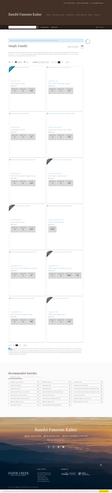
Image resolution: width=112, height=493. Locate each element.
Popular (15, 377)
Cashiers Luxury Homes (16, 382)
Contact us (70, 54)
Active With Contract (50, 162)
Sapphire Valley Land (48, 401)
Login (11, 40)
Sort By (35, 62)
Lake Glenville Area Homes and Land (52, 392)
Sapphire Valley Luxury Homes (82, 398)
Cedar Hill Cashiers (15, 385)
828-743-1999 (71, 3)
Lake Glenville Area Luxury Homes (19, 392)
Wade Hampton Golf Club (81, 401)
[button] (37, 27)
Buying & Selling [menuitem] (81, 14)
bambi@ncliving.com (98, 3)
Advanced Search (45, 27)
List (12, 62)
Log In (98, 27)
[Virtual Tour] (20, 68)
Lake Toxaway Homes (48, 395)
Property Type (33, 377)
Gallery (20, 62)
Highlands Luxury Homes (81, 385)
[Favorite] (24, 68)
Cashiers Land (78, 382)
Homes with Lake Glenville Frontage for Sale (86, 388)
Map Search (55, 27)
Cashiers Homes (46, 382)
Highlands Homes (15, 388)
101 (66, 62)
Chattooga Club (46, 385)
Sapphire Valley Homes (16, 401)
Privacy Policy (93, 491)
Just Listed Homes (15, 405)
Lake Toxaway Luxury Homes (18, 395)
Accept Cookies (104, 491)
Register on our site (13, 54)
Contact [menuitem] (97, 14)
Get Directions (59, 440)
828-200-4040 (54, 436)
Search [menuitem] (48, 14)
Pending (12, 69)
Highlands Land (46, 388)
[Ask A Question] (30, 68)
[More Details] (34, 68)
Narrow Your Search (73, 46)
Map (27, 62)
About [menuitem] (90, 14)
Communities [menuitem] (70, 14)
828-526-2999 (85, 3)
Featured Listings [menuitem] (59, 14)
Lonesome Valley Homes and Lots (20, 398)
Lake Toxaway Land (79, 395)
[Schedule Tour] (27, 68)
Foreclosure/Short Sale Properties (51, 405)
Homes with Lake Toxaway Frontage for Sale (86, 392)
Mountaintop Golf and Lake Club (51, 398)
